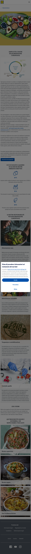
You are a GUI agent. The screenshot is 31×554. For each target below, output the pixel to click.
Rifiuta (15, 289)
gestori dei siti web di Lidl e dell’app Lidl (17, 269)
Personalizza (15, 284)
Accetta (15, 280)
